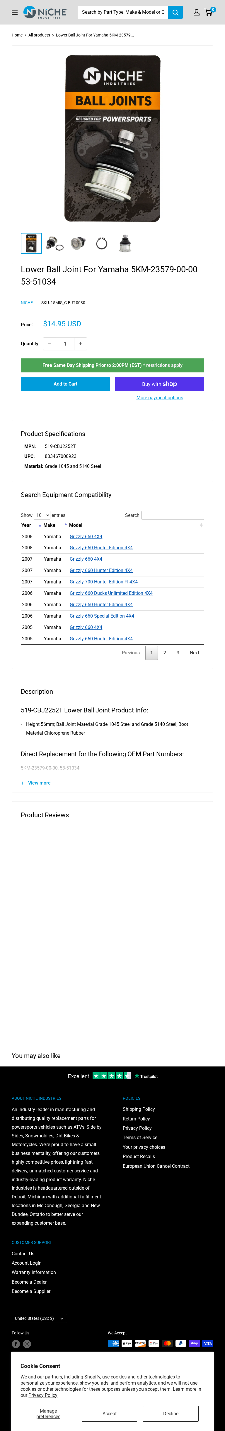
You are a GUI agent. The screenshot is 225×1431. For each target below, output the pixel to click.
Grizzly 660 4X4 (86, 536)
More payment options (160, 397)
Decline (170, 1413)
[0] (208, 12)
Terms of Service (140, 1137)
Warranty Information (34, 1272)
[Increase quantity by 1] (80, 344)
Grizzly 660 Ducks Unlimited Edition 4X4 (111, 593)
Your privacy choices (144, 1147)
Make (49, 525)
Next (194, 653)
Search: (133, 515)
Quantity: (30, 343)
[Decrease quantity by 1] (49, 344)
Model (75, 525)
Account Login (27, 1263)
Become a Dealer (29, 1282)
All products (39, 35)
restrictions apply (164, 365)
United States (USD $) (34, 1318)
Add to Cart (65, 384)
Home (17, 35)
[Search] (175, 12)
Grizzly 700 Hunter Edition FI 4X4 (104, 582)
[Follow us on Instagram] (27, 1344)
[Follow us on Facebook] (16, 1344)
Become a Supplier (31, 1291)
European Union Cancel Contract (156, 1166)
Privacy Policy (42, 1395)
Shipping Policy (139, 1109)
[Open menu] (15, 12)
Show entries (43, 515)
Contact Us (23, 1253)
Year (26, 525)
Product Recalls (139, 1156)
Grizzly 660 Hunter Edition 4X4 (101, 547)
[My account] (197, 12)
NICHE (27, 302)
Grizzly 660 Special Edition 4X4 (102, 616)
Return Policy (136, 1119)
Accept (110, 1413)
